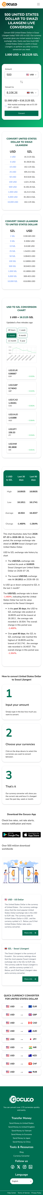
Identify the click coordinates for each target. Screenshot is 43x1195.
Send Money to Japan (21, 1138)
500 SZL (12, 266)
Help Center (11, 1193)
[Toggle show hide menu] (38, 4)
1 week (22, 330)
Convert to (9, 87)
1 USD (13, 157)
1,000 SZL (12, 271)
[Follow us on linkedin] (30, 1167)
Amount (8, 69)
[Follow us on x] (19, 1167)
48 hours (11, 330)
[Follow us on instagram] (24, 1167)
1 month (11, 335)
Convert (21, 113)
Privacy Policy (36, 1193)
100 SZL (12, 261)
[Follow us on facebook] (13, 1167)
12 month (12, 341)
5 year (22, 341)
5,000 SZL (12, 276)
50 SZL (12, 256)
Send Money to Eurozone (21, 1134)
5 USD (13, 162)
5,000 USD (13, 197)
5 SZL (12, 241)
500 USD (13, 187)
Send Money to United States (21, 1123)
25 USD (13, 172)
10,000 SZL (12, 281)
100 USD (13, 182)
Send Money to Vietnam (22, 1130)
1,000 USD (13, 192)
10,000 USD (13, 202)
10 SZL (12, 246)
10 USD (13, 167)
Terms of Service (24, 1193)
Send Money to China (21, 1142)
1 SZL (12, 236)
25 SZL (12, 251)
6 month (22, 335)
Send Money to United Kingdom (21, 1127)
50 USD (13, 177)
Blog (22, 1152)
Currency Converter (21, 1156)
